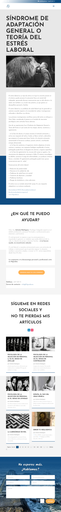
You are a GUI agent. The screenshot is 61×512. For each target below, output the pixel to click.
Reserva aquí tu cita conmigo (31, 272)
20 (37, 447)
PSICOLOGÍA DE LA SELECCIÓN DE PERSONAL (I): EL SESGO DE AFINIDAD (18, 396)
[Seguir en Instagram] (32, 330)
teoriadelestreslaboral (29, 190)
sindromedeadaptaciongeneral (18, 192)
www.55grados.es (14, 194)
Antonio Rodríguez (13, 54)
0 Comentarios (30, 54)
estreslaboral (13, 190)
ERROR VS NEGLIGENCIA (42, 430)
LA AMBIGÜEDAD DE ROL (17, 432)
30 (41, 447)
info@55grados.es (27, 284)
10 (34, 447)
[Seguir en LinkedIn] (29, 330)
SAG (19, 190)
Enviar (50, 501)
